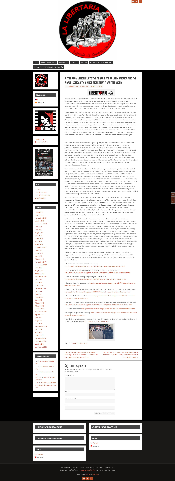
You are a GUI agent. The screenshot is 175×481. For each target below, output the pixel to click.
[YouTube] (173, 194)
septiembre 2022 (41, 224)
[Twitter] (173, 198)
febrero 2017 (39, 274)
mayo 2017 (39, 271)
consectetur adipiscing (87, 470)
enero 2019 (39, 253)
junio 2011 (38, 318)
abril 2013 (38, 300)
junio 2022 (38, 230)
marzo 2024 (39, 215)
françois (38, 377)
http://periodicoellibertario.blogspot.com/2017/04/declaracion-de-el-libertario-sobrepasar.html (97, 292)
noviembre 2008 (40, 341)
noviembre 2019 (40, 247)
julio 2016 (38, 280)
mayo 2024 (39, 212)
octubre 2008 (39, 344)
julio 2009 (38, 329)
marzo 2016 (39, 285)
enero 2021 (39, 244)
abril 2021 (38, 241)
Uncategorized (96, 86)
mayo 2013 (39, 297)
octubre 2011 (39, 309)
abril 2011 (38, 324)
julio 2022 (38, 227)
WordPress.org (40, 198)
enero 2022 (39, 238)
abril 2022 (38, 236)
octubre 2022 (39, 221)
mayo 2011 (39, 321)
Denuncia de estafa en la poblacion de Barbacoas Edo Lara (45, 385)
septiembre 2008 (41, 347)
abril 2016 (38, 282)
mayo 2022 (39, 233)
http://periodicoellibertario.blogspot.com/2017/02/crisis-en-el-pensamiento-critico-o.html (95, 279)
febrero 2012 (39, 306)
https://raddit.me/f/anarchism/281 (96, 322)
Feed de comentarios (42, 195)
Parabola (88, 474)
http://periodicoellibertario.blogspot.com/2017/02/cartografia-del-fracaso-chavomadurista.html (97, 273)
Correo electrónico (72, 398)
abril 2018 (38, 256)
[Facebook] (173, 201)
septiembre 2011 (41, 312)
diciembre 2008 (40, 338)
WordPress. (95, 474)
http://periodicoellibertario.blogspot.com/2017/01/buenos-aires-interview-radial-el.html (95, 266)
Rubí (36, 383)
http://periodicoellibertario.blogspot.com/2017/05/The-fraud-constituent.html (108, 309)
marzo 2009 (39, 335)
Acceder (38, 189)
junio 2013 (38, 294)
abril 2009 (38, 332)
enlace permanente (80, 343)
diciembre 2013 (40, 288)
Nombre (68, 392)
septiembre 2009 (41, 326)
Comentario (69, 375)
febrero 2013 (39, 303)
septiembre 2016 (41, 277)
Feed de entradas (41, 192)
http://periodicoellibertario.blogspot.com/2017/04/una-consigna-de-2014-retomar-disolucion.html (98, 305)
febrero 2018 (39, 259)
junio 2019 (38, 250)
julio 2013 (38, 291)
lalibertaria (73, 86)
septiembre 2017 (41, 265)
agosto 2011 (39, 315)
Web (66, 405)
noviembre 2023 (40, 218)
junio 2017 (38, 268)
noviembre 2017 (40, 262)
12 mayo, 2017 (84, 86)
